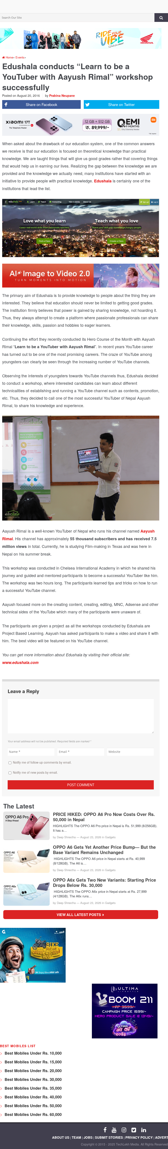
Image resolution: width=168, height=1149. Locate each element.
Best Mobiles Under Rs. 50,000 (33, 1105)
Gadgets (110, 837)
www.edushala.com (20, 662)
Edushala (103, 181)
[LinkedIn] (143, 1129)
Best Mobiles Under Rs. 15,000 (33, 1062)
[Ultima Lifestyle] (125, 1037)
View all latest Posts (80, 914)
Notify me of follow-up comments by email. (42, 762)
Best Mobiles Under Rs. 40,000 (33, 1097)
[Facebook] (105, 1129)
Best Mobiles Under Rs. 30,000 (33, 1079)
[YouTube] (114, 1129)
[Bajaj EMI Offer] (33, 981)
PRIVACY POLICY (139, 1137)
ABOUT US (60, 1137)
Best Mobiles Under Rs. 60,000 (33, 1114)
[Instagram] (124, 1129)
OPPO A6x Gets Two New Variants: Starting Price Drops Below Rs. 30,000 (104, 882)
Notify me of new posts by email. (35, 772)
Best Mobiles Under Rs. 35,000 (33, 1088)
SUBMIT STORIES (109, 1137)
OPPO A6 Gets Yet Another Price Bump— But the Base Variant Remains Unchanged (104, 849)
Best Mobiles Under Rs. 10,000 (33, 1053)
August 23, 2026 (90, 837)
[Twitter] (133, 1129)
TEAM (76, 1137)
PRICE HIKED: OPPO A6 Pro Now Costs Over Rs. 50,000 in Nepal (104, 817)
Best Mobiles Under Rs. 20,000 (33, 1070)
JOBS (88, 1137)
